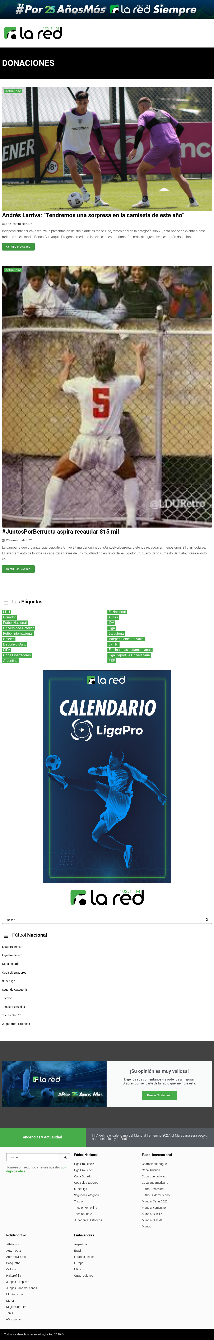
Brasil (78, 1250)
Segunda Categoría (86, 1195)
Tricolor (79, 1201)
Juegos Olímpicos (17, 1282)
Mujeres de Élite (16, 1307)
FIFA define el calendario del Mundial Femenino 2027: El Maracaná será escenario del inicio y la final (149, 1137)
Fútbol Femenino (153, 1189)
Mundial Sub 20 (152, 1220)
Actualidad (13, 91)
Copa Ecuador (83, 1176)
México (78, 1269)
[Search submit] (207, 919)
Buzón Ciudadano (159, 1095)
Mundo (146, 1226)
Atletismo (12, 1244)
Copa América (151, 1170)
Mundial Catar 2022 (155, 1201)
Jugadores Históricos (88, 1220)
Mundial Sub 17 (152, 1214)
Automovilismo (16, 1257)
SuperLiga (80, 1189)
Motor (10, 1300)
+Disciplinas (14, 1319)
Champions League (154, 1164)
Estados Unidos (84, 1257)
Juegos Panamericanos (21, 1288)
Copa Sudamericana (155, 1182)
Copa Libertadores (86, 1182)
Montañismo (14, 1294)
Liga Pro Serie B (84, 1170)
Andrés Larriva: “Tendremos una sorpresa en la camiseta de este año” (93, 215)
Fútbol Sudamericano (156, 1195)
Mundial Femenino (154, 1207)
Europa (79, 1263)
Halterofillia (13, 1275)
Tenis (9, 1313)
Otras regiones (83, 1275)
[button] (198, 33)
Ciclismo (11, 1269)
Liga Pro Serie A (84, 1164)
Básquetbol (13, 1263)
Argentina (80, 1244)
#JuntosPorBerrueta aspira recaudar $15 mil (60, 531)
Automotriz (13, 1250)
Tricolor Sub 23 (83, 1214)
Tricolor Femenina (85, 1207)
